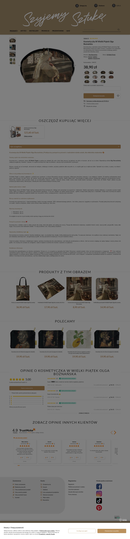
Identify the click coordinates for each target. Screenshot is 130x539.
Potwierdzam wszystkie (112, 531)
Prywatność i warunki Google (47, 534)
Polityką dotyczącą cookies (47, 530)
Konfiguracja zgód (82, 531)
